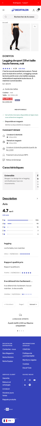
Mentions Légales (29, 360)
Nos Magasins (8, 353)
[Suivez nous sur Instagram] (29, 380)
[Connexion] (33, 10)
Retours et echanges (7, 383)
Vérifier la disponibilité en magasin (17, 125)
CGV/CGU (26, 349)
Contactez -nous (9, 349)
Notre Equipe (8, 361)
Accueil (5, 22)
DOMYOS (8, 56)
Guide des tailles (11, 89)
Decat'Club (27, 368)
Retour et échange (13, 160)
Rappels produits (9, 400)
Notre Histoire (8, 357)
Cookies (26, 364)
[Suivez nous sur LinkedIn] (25, 384)
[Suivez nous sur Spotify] (29, 384)
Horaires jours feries (8, 394)
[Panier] (37, 10)
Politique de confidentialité (28, 354)
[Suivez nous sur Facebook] (25, 380)
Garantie (6, 378)
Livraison (6, 389)
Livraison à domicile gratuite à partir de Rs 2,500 (21, 148)
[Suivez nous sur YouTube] (34, 380)
